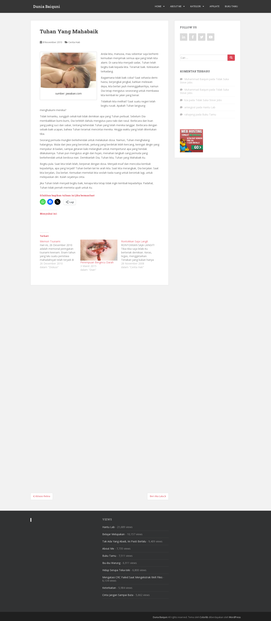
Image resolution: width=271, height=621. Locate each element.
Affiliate (214, 6)
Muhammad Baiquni (196, 79)
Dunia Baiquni (46, 6)
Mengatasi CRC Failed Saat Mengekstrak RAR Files (132, 577)
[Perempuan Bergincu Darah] (98, 250)
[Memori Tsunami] (60, 254)
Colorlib (204, 617)
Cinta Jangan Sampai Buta (117, 595)
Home (158, 6)
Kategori (195, 6)
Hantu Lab (209, 107)
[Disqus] (99, 336)
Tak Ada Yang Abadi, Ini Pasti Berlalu (124, 541)
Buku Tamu (231, 6)
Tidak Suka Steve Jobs (209, 100)
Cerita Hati (74, 42)
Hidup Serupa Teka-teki (116, 570)
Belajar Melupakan (113, 534)
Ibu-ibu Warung (111, 563)
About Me (175, 6)
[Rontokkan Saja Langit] (141, 254)
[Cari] (231, 58)
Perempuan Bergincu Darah (97, 262)
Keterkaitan (109, 588)
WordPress (235, 617)
